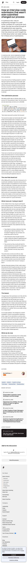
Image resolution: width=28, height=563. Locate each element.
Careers (4, 510)
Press (3, 508)
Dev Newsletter (6, 542)
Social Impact (6, 512)
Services (4, 496)
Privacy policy (6, 529)
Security (5, 484)
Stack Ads (5, 492)
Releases (4, 545)
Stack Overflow (6, 499)
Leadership (5, 506)
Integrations (6, 485)
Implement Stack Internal (8, 524)
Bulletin (4, 382)
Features (5, 478)
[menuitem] (13, 2)
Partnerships (5, 494)
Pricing (5, 487)
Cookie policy (5, 530)
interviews (4, 384)
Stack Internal (5, 476)
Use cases (5, 482)
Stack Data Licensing (7, 490)
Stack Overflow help (7, 520)
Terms (3, 527)
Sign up (23, 2)
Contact (4, 519)
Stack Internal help (7, 522)
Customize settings (13, 560)
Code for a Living (16, 382)
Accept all (13, 554)
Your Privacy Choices (8, 533)
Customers (6, 480)
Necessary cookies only (13, 557)
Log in (17, 2)
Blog (3, 540)
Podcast (4, 544)
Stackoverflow (12, 384)
